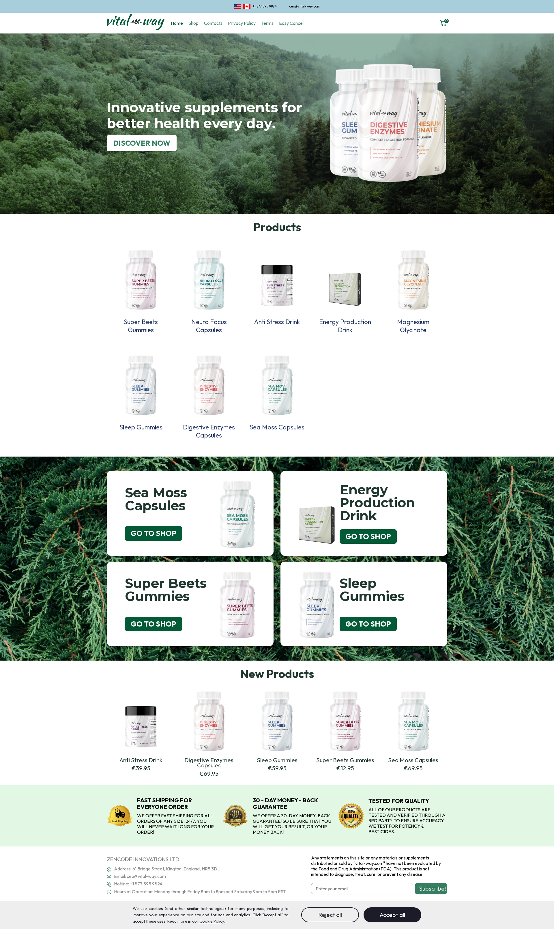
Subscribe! (432, 888)
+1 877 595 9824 (264, 6)
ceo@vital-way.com (304, 6)
